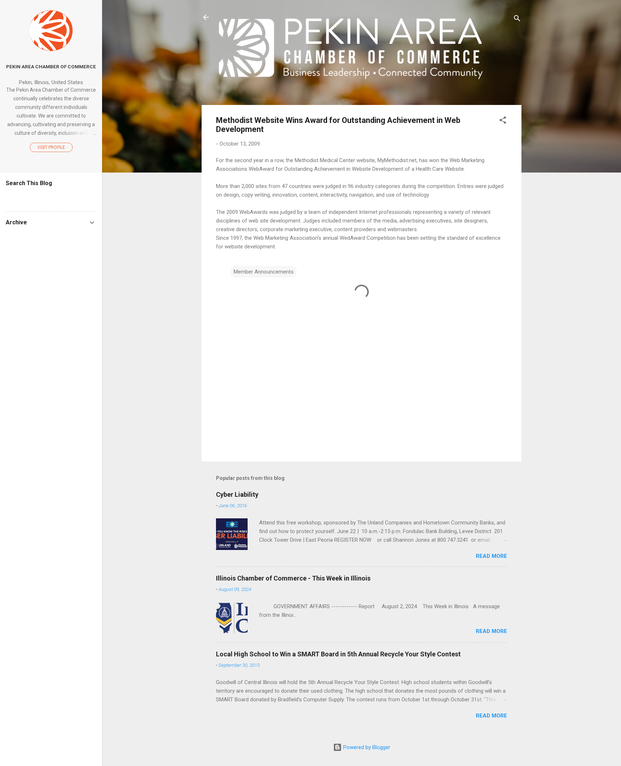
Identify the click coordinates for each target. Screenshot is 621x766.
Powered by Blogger (366, 747)
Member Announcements (264, 272)
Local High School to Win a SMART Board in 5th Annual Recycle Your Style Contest (338, 654)
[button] (502, 121)
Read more (491, 556)
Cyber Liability (237, 494)
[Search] (517, 20)
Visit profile (51, 147)
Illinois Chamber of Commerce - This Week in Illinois (293, 578)
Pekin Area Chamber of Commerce (51, 66)
